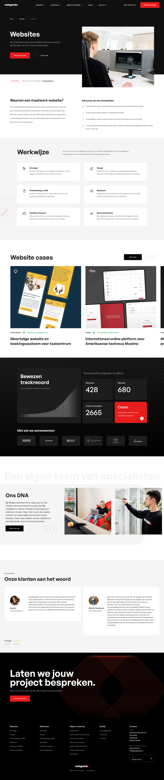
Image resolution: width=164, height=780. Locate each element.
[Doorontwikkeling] (93, 214)
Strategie (13, 731)
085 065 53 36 (135, 748)
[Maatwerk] (93, 192)
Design (12, 734)
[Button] (142, 418)
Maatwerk (13, 742)
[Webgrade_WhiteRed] (11, 5)
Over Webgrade (105, 731)
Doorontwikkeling (16, 750)
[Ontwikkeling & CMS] (25, 192)
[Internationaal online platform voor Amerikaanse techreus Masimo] (48, 268)
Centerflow (74, 754)
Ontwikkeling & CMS (17, 738)
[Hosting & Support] (25, 214)
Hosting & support (16, 746)
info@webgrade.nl (136, 751)
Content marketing (77, 738)
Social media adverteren (78, 746)
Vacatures (103, 734)
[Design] (93, 169)
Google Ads (74, 731)
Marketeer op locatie (77, 742)
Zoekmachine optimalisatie (80, 734)
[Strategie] (25, 169)
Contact (103, 738)
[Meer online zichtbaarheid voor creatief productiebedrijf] (123, 268)
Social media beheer (77, 750)
